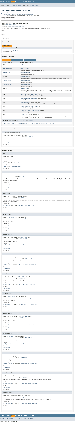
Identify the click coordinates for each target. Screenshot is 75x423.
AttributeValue (7, 68)
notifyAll (36, 123)
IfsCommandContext (11, 24)
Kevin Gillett (5, 36)
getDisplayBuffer (25, 72)
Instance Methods (17, 60)
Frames (18, 4)
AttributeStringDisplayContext (9, 19)
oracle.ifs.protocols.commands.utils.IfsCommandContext (18, 14)
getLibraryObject (25, 80)
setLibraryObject (25, 106)
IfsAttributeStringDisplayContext (12, 50)
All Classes (31, 4)
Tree (19, 1)
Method (19, 5)
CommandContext (24, 19)
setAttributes (24, 94)
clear (22, 64)
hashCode (25, 123)
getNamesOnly (24, 88)
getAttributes (24, 68)
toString (42, 123)
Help (33, 1)
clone (4, 123)
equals (8, 123)
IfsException (29, 136)
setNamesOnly (24, 114)
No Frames (23, 4)
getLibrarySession (25, 84)
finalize (14, 123)
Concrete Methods (29, 60)
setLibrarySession (25, 110)
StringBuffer (6, 72)
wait (47, 123)
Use (16, 1)
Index (29, 1)
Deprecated (24, 1)
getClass (20, 123)
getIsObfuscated (25, 76)
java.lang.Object (5, 13)
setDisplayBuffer (25, 98)
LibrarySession (7, 84)
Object (31, 120)
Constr (15, 5)
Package (8, 1)
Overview (2, 1)
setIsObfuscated (25, 102)
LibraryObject (7, 80)
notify (31, 123)
